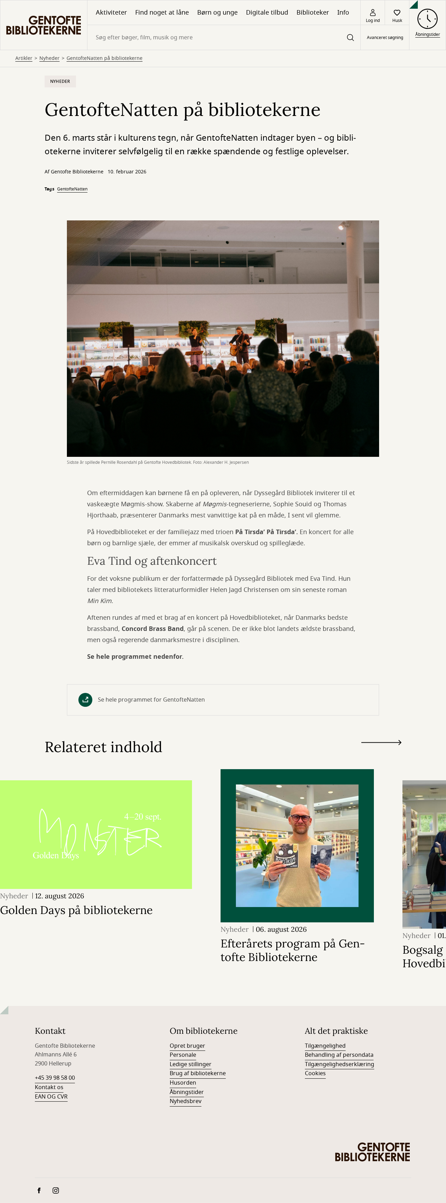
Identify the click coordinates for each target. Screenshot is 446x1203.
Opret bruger (187, 1046)
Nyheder (49, 58)
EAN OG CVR (51, 1097)
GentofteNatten (72, 189)
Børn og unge (217, 12)
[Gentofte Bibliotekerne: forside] (43, 25)
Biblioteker (313, 12)
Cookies (315, 1073)
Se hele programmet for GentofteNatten (151, 700)
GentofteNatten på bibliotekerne (105, 58)
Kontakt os (49, 1087)
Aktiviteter (111, 12)
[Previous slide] (381, 755)
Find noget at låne (162, 12)
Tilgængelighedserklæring (339, 1064)
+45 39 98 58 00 (55, 1078)
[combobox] (223, 37)
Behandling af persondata (339, 1055)
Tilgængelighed (325, 1046)
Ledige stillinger (191, 1064)
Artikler (23, 58)
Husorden (183, 1083)
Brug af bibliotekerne (198, 1073)
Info (343, 12)
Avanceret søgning (385, 37)
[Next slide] (381, 744)
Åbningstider (187, 1092)
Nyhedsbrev (185, 1101)
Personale (183, 1055)
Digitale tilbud (267, 12)
